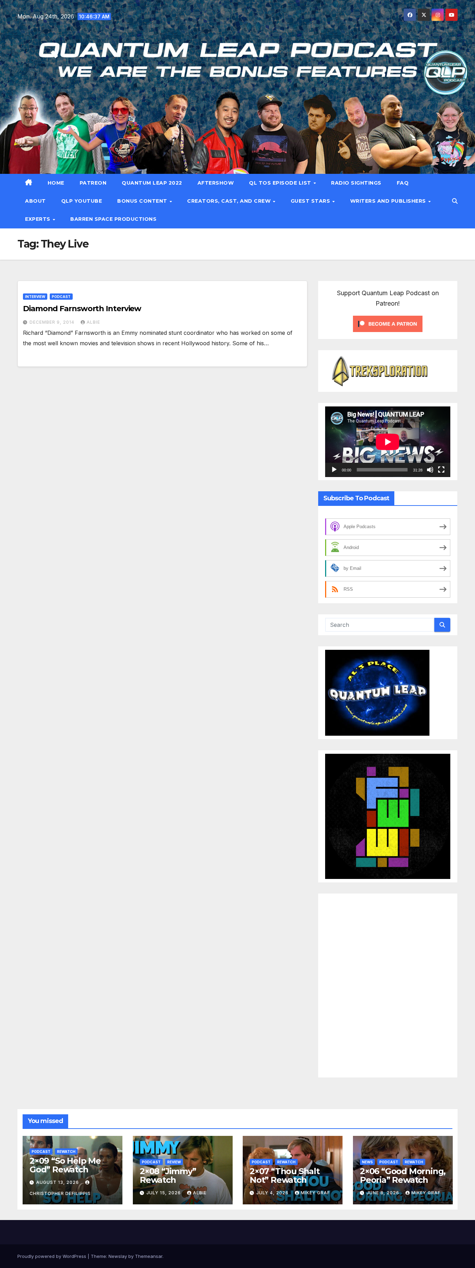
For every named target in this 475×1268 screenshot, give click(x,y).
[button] (455, 200)
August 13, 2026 (58, 1182)
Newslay (117, 1256)
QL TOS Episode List (281, 183)
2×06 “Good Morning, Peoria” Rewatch (402, 1175)
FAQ (403, 183)
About (35, 201)
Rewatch (66, 1151)
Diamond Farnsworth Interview (82, 308)
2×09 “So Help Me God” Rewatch (65, 1165)
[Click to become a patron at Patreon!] (387, 323)
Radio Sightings (356, 183)
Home (56, 183)
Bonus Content (143, 201)
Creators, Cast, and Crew (229, 201)
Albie (93, 322)
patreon (93, 183)
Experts (38, 219)
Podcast (61, 296)
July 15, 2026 (164, 1192)
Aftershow (216, 183)
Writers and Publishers (389, 201)
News (367, 1162)
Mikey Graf (315, 1192)
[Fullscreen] (441, 469)
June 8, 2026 (384, 1192)
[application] (387, 441)
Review (174, 1162)
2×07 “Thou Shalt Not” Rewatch (285, 1175)
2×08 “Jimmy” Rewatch (168, 1175)
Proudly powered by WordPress (52, 1256)
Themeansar (148, 1256)
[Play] (334, 469)
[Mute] (430, 469)
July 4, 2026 (273, 1192)
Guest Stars (311, 201)
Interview (35, 296)
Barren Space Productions (113, 219)
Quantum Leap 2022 (152, 183)
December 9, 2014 (53, 322)
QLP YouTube (81, 201)
